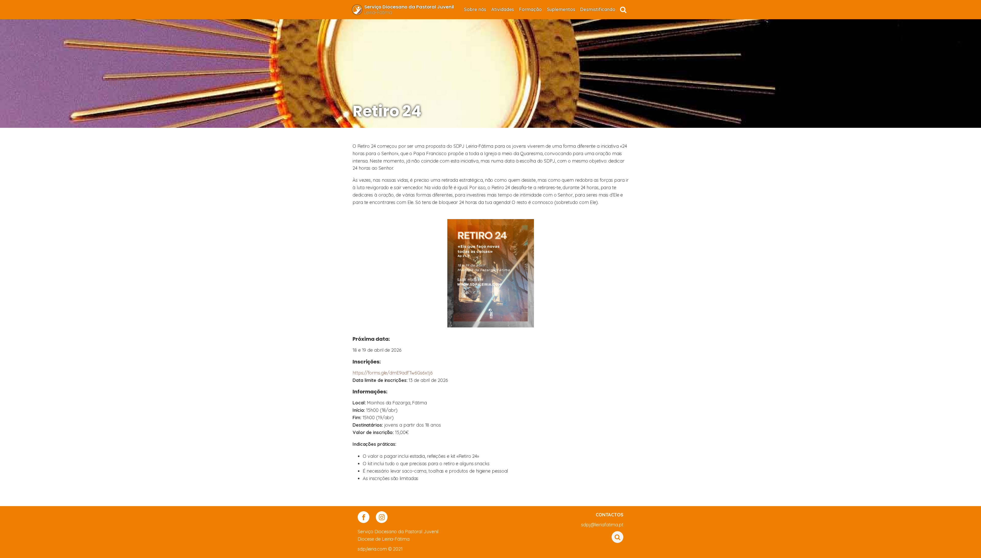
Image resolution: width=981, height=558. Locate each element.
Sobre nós (475, 9)
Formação (530, 9)
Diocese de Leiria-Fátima (384, 539)
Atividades (502, 9)
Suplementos (561, 9)
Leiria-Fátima (409, 9)
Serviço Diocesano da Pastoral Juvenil (398, 531)
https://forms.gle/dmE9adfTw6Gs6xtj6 (393, 373)
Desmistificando (597, 9)
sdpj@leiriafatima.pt (602, 525)
